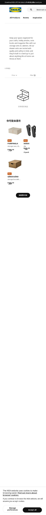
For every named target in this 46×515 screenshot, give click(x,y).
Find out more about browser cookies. (20, 494)
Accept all (32, 510)
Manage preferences (12, 509)
